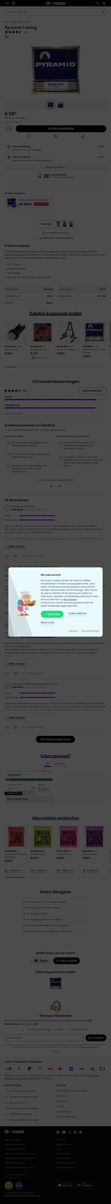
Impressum (73, 630)
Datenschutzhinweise (90, 630)
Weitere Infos (48, 622)
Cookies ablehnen (77, 613)
